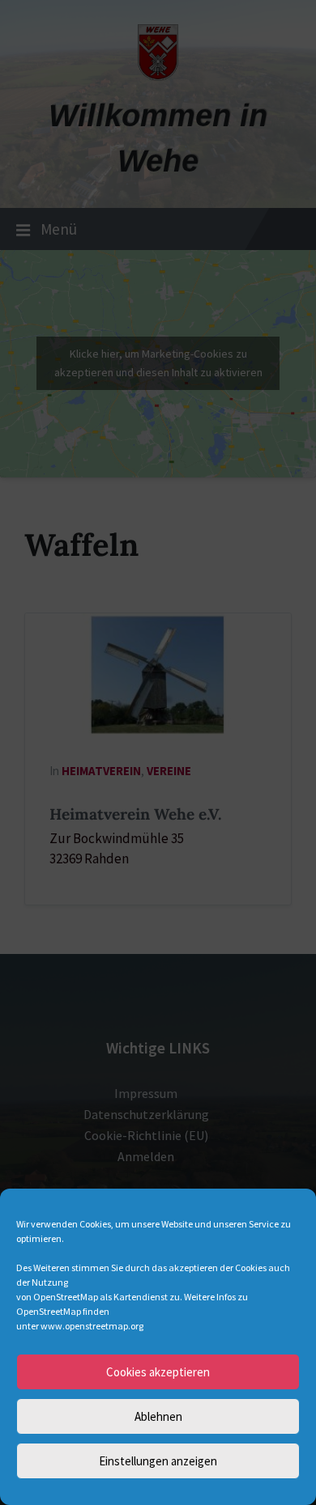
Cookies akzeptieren (158, 1372)
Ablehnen (158, 1416)
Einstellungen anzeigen (158, 1461)
